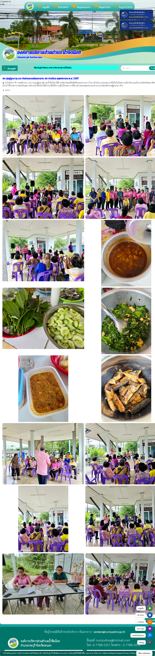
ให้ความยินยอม (144, 653)
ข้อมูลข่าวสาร (102, 6)
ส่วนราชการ (60, 6)
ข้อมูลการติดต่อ (123, 6)
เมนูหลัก (43, 6)
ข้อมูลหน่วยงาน (81, 6)
